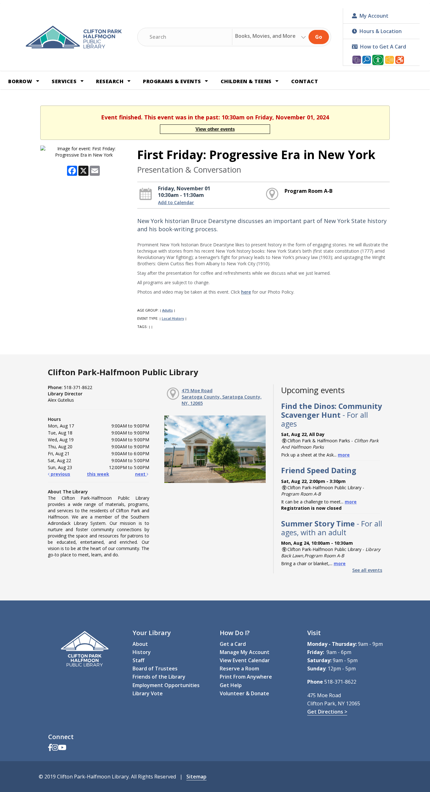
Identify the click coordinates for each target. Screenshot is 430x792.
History (142, 652)
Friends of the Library (159, 676)
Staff (138, 660)
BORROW (21, 81)
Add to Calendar (176, 202)
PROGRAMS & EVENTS (172, 81)
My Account (373, 15)
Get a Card (233, 643)
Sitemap (196, 776)
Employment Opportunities (166, 685)
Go (318, 36)
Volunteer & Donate (244, 693)
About (140, 643)
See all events (367, 570)
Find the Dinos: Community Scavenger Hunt (331, 415)
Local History (173, 318)
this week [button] (98, 474)
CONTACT (304, 81)
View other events (215, 129)
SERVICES (65, 81)
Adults (167, 310)
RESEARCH (110, 81)
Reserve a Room (239, 668)
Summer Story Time (331, 528)
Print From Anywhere (246, 676)
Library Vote (148, 693)
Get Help (231, 685)
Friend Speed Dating (318, 470)
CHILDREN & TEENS (247, 81)
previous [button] (59, 474)
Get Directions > (327, 711)
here (246, 292)
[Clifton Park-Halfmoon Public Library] (74, 37)
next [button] (141, 474)
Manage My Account (244, 652)
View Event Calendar (245, 660)
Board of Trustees (155, 668)
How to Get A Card (383, 46)
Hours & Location (380, 31)
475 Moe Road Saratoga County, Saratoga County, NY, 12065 (222, 396)
